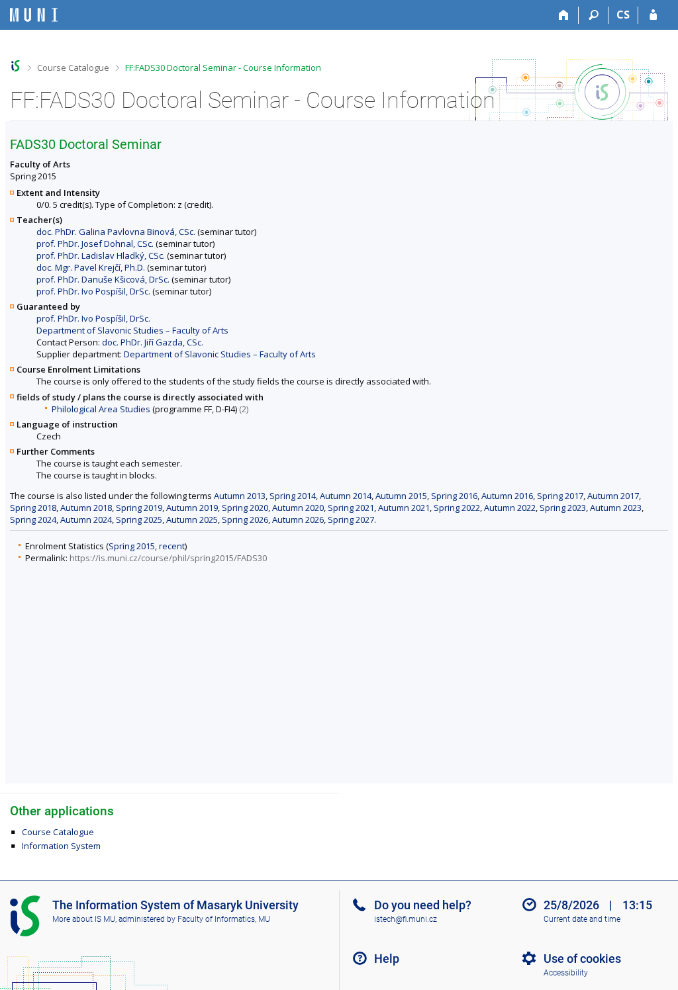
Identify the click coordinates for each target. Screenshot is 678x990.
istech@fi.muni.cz (405, 919)
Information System (61, 846)
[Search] (593, 15)
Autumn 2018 (86, 508)
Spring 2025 (139, 519)
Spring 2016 (454, 496)
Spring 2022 (457, 508)
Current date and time (582, 919)
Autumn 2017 (613, 496)
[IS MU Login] (653, 15)
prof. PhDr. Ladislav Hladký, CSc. (100, 255)
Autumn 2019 (192, 508)
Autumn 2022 (510, 508)
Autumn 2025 (192, 519)
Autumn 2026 (298, 519)
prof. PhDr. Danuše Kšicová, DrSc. (103, 279)
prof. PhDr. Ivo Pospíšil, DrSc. (93, 291)
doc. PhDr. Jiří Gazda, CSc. (152, 342)
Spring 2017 (560, 496)
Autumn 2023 (616, 508)
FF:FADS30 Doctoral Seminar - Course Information (223, 67)
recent (172, 546)
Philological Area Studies (101, 409)
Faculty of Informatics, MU (223, 919)
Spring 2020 (245, 508)
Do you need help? (422, 905)
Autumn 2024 (86, 519)
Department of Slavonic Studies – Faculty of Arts (132, 330)
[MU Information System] (15, 65)
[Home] (564, 15)
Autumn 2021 (404, 508)
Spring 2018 (33, 508)
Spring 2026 (245, 519)
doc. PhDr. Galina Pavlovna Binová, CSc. (115, 232)
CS (623, 14)
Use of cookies (582, 959)
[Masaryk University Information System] (34, 15)
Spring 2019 (139, 508)
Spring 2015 (132, 546)
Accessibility (566, 972)
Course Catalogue (73, 67)
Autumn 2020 (298, 508)
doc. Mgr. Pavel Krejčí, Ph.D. (90, 267)
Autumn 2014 (345, 496)
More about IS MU (83, 919)
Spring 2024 (33, 519)
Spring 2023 (563, 508)
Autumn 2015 (401, 496)
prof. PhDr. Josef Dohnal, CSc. (95, 243)
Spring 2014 (292, 496)
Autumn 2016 (507, 496)
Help (386, 959)
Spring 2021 (351, 508)
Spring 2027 (351, 519)
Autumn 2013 (240, 496)
